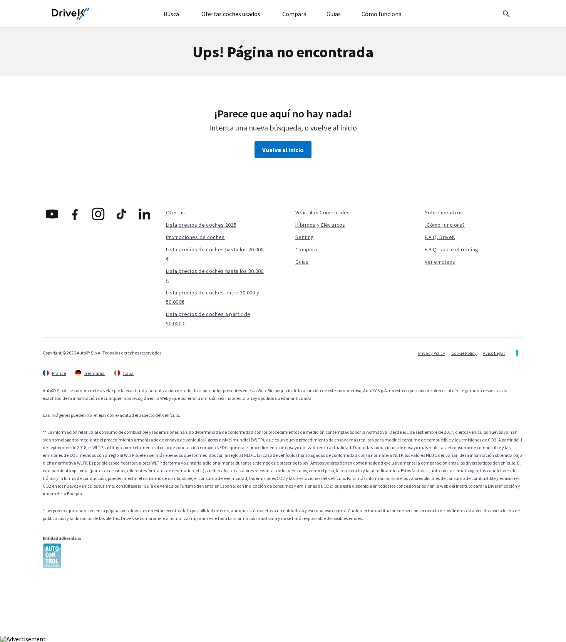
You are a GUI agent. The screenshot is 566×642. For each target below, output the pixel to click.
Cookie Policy (464, 353)
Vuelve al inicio (283, 150)
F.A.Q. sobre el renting (451, 249)
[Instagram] (98, 214)
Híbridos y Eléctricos (320, 224)
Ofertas (175, 212)
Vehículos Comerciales (322, 212)
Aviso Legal (494, 353)
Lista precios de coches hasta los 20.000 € (215, 254)
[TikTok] (121, 214)
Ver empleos (440, 261)
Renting (304, 237)
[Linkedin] (144, 214)
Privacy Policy (431, 353)
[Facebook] (75, 214)
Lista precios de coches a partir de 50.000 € (208, 319)
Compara (306, 249)
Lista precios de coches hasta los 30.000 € (215, 276)
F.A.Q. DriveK (440, 237)
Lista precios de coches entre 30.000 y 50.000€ (212, 297)
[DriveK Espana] (71, 14)
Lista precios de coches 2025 (201, 224)
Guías (302, 261)
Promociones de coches (195, 237)
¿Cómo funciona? (445, 224)
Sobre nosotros (444, 212)
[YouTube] (52, 214)
